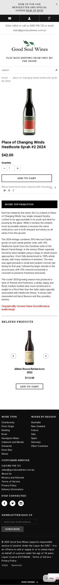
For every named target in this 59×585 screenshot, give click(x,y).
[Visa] (5, 565)
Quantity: (6, 162)
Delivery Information (12, 489)
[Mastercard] (16, 565)
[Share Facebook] (55, 187)
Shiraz (5, 453)
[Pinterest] (9, 190)
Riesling (6, 430)
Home (5, 77)
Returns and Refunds (13, 477)
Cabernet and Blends (13, 442)
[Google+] (14, 190)
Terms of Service (11, 481)
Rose (4, 434)
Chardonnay (8, 422)
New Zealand (38, 426)
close (56, 4)
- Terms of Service (41, 557)
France (35, 430)
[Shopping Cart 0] (49, 18)
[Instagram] (21, 503)
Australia (36, 422)
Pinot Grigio (8, 426)
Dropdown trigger (29, 18)
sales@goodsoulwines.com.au (18, 469)
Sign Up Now (34, 10)
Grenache (7, 446)
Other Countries (39, 446)
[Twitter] (4, 190)
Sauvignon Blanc (10, 438)
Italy (33, 434)
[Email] (51, 187)
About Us (6, 473)
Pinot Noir (7, 450)
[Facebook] (4, 503)
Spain (34, 438)
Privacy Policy (9, 485)
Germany (36, 442)
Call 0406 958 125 (11, 465)
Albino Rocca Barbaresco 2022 (29, 370)
